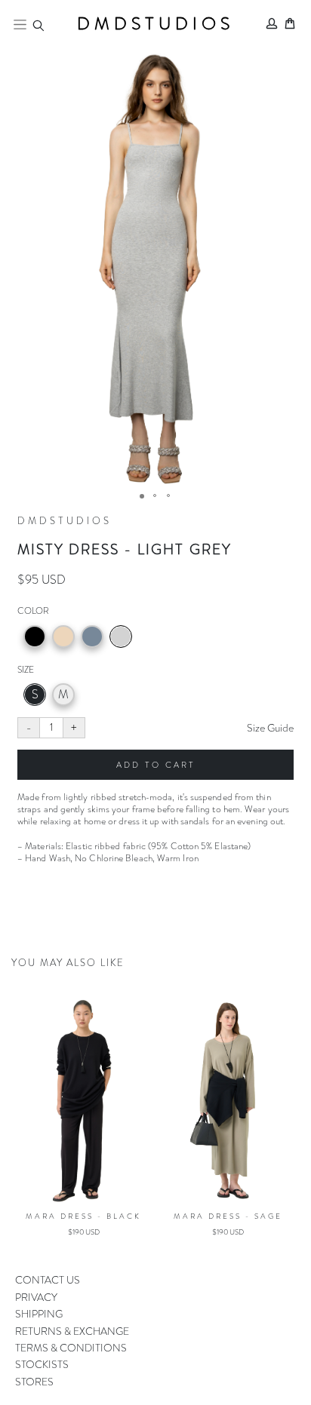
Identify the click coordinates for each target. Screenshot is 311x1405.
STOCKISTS (42, 1364)
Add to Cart (156, 765)
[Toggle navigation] (20, 24)
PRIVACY (36, 1297)
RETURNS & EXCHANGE (72, 1331)
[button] (155, 269)
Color (33, 611)
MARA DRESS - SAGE (145, 1216)
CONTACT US (47, 1279)
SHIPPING (39, 1313)
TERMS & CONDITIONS (71, 1347)
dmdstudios (155, 23)
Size (25, 669)
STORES (34, 1381)
